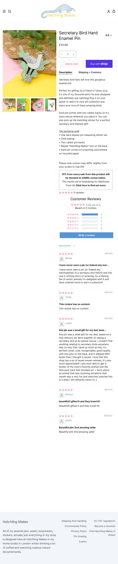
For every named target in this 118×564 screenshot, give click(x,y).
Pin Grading (80, 536)
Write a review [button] (86, 235)
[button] (66, 192)
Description (65, 72)
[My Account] (107, 11)
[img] (66, 253)
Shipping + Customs (90, 72)
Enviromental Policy (75, 526)
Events (82, 541)
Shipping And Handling (74, 520)
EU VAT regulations (104, 520)
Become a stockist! (105, 526)
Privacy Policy (78, 531)
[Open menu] (3, 11)
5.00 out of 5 (93, 204)
